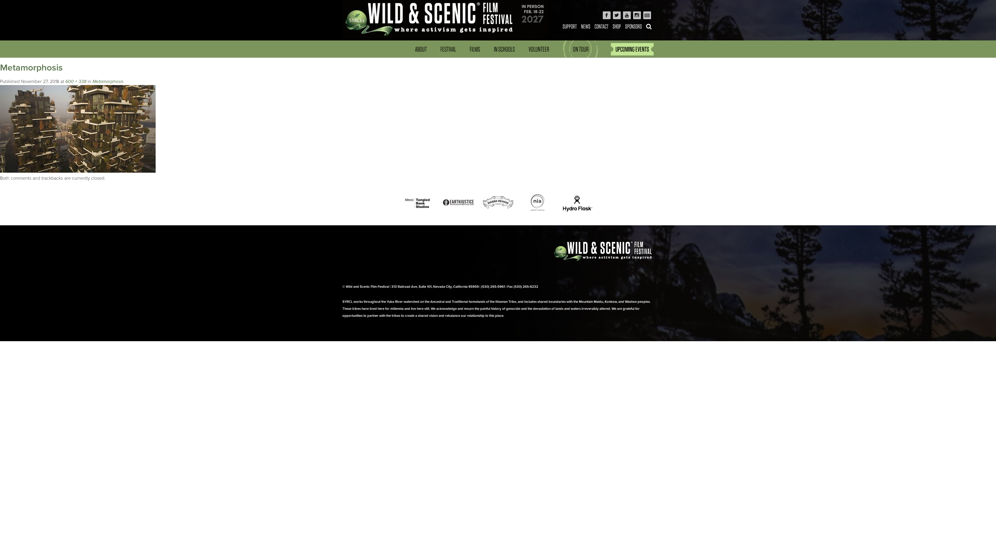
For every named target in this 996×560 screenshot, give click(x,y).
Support (570, 26)
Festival (448, 49)
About (421, 49)
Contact (601, 26)
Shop (617, 26)
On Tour (581, 49)
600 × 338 (75, 81)
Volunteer (539, 49)
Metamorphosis (108, 81)
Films (475, 49)
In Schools (504, 49)
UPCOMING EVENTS (632, 49)
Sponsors (633, 26)
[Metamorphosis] (78, 171)
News (585, 26)
